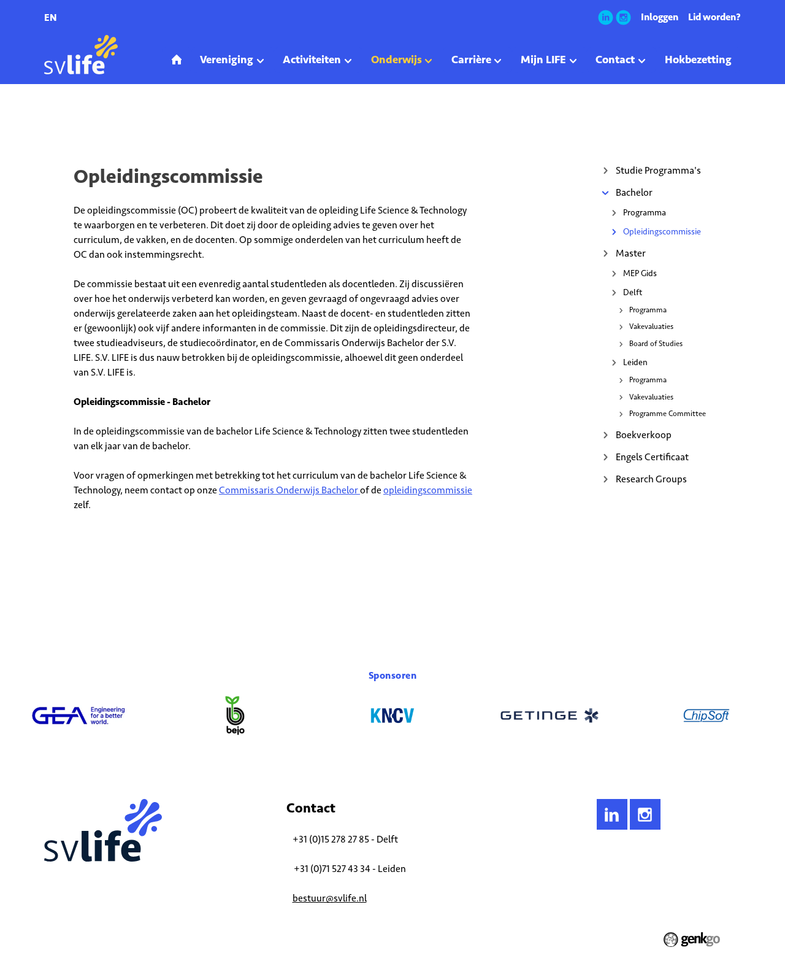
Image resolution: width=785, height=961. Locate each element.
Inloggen (659, 17)
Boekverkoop (644, 435)
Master (631, 253)
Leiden (635, 362)
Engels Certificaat (652, 457)
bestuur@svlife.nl (330, 898)
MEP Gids (640, 273)
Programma (644, 212)
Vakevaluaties (651, 326)
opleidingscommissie (427, 490)
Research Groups (651, 479)
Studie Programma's (658, 170)
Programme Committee (667, 413)
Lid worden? (714, 17)
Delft (632, 292)
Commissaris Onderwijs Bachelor (289, 490)
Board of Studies (656, 343)
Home (53, 119)
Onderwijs (91, 119)
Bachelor (133, 119)
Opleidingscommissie (192, 119)
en (50, 17)
